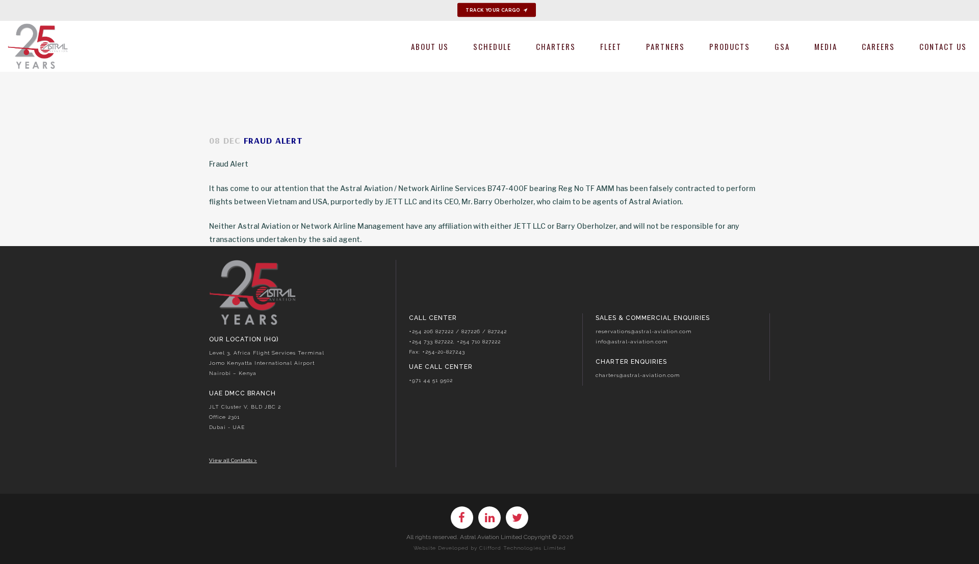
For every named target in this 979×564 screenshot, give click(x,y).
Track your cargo (493, 10)
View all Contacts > (233, 460)
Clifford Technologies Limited (522, 548)
